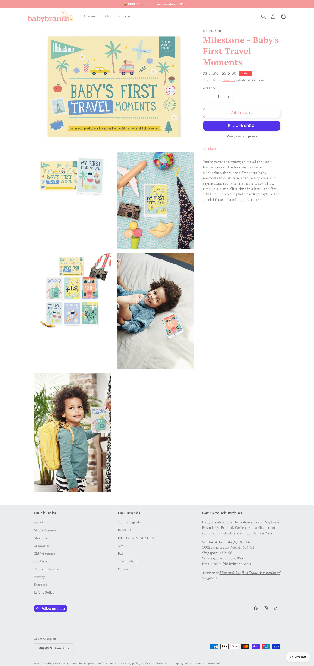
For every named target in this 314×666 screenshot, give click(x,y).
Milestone (212, 31)
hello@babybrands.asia (232, 564)
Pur (120, 553)
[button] (122, 16)
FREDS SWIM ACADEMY (137, 538)
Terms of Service (46, 569)
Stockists (40, 561)
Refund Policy (44, 592)
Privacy (39, 577)
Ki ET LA (125, 530)
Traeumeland (128, 561)
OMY (122, 546)
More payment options (241, 136)
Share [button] (212, 149)
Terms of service (156, 664)
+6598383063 (231, 558)
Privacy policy (130, 664)
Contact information (209, 664)
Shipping (229, 80)
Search (39, 522)
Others (123, 569)
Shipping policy (181, 664)
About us (40, 538)
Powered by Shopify (80, 664)
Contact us (42, 546)
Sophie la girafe (129, 522)
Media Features (45, 530)
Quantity (209, 88)
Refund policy (107, 664)
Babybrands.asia (55, 664)
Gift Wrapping (44, 553)
